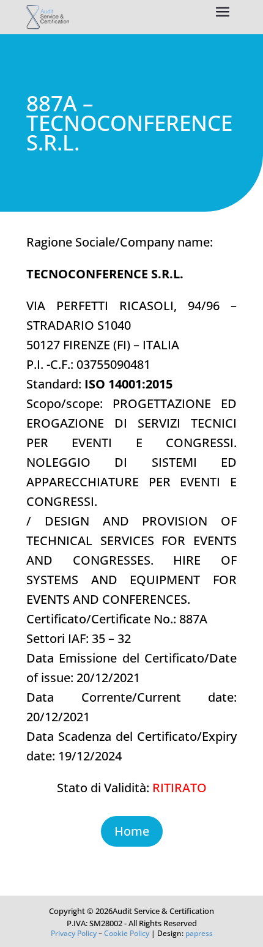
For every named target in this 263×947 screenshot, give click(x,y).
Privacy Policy (74, 933)
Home (131, 831)
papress (199, 933)
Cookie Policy (126, 933)
